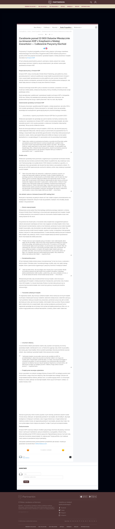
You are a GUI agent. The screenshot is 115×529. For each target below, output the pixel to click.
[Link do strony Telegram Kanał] (60, 513)
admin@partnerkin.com (23, 512)
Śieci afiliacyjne (42, 6)
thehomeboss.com (41, 443)
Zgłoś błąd (67, 521)
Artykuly (63, 6)
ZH (85, 521)
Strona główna (22, 31)
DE (77, 521)
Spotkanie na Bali (85, 6)
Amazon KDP (31, 58)
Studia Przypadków (65, 27)
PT (79, 521)
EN (73, 521)
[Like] (28, 450)
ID (81, 521)
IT (87, 521)
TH (92, 521)
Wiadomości (77, 27)
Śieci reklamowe (53, 6)
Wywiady (54, 27)
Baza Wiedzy (37, 27)
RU (71, 521)
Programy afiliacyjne (30, 6)
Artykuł (29, 31)
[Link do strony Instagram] (96, 27)
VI (96, 521)
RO (83, 521)
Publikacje (46, 27)
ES (75, 521)
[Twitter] (70, 457)
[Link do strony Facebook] (60, 508)
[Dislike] (63, 450)
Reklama (77, 6)
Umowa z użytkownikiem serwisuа (29, 521)
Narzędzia (69, 6)
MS (89, 521)
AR (94, 521)
